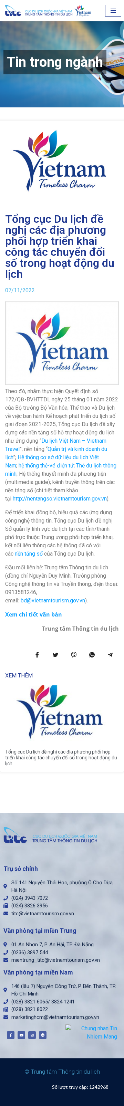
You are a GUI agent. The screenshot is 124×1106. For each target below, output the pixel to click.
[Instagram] (32, 1035)
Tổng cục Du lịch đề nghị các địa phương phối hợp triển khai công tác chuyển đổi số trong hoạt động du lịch (61, 757)
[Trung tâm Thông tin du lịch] (50, 11)
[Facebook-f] (10, 1035)
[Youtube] (21, 1035)
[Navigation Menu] (113, 11)
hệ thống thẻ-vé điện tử (46, 465)
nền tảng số (29, 553)
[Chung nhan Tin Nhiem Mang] (91, 1032)
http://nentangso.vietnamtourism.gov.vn (60, 498)
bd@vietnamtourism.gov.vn (53, 600)
